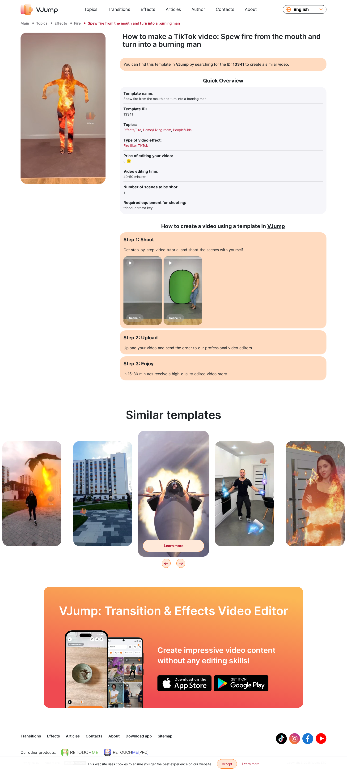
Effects (148, 9)
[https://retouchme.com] (79, 752)
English (301, 9)
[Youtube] (321, 738)
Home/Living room (157, 130)
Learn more (32, 535)
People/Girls (182, 130)
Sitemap (165, 736)
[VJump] (39, 9)
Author (198, 9)
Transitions (119, 9)
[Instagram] (294, 738)
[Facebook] (307, 738)
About (251, 9)
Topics (90, 9)
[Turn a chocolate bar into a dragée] (86, 669)
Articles (173, 9)
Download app (139, 736)
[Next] (180, 563)
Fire (77, 23)
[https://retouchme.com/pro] (126, 752)
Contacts (225, 9)
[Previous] (166, 563)
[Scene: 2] (183, 290)
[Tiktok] (281, 738)
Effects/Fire (132, 130)
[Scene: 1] (142, 290)
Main (25, 23)
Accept (227, 764)
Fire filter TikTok (135, 145)
